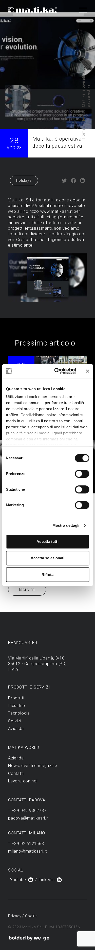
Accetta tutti (47, 541)
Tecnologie (19, 713)
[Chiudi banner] (87, 371)
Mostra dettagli (66, 525)
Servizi (14, 721)
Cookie (31, 916)
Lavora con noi (22, 781)
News (83, 118)
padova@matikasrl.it (28, 818)
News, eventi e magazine (32, 765)
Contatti (16, 773)
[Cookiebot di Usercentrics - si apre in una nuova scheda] (56, 371)
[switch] (82, 474)
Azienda (16, 728)
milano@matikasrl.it (27, 851)
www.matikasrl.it (56, 211)
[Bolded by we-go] (29, 938)
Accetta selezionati (48, 558)
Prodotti (16, 698)
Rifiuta (47, 574)
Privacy (15, 916)
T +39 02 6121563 (26, 843)
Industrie (16, 705)
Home (83, 133)
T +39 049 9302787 (27, 810)
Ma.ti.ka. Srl (19, 200)
